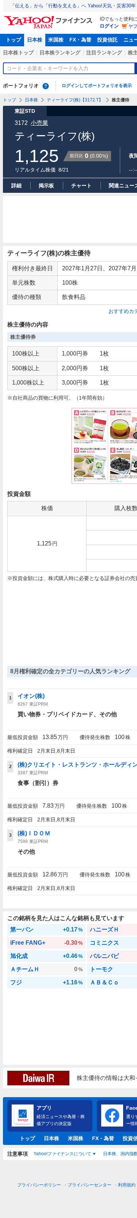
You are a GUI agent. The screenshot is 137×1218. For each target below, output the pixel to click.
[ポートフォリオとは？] (46, 86)
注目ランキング (104, 52)
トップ (13, 40)
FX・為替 (80, 40)
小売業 (39, 123)
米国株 (56, 40)
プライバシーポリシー (39, 1185)
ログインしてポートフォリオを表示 (97, 85)
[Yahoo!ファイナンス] (49, 18)
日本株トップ (18, 52)
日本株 (34, 40)
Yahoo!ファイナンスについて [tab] (62, 1153)
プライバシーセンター (89, 1185)
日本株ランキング (59, 52)
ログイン (109, 26)
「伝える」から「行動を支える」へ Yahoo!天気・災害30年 (73, 5)
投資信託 (107, 40)
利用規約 (127, 1185)
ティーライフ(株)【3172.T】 (75, 99)
